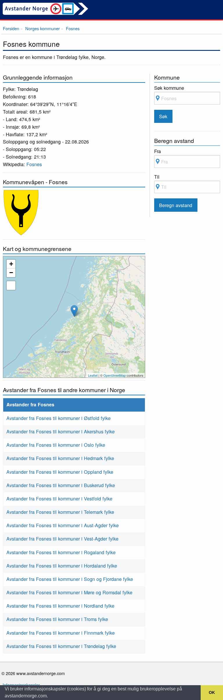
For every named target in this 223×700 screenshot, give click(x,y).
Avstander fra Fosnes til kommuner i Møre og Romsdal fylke (69, 592)
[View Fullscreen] (11, 285)
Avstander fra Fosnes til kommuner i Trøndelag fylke (61, 645)
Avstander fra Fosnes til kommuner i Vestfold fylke (59, 498)
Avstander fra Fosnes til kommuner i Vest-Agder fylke (62, 538)
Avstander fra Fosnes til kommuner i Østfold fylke (58, 417)
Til (156, 176)
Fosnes (34, 164)
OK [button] (212, 692)
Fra (157, 151)
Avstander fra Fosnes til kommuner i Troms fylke (57, 618)
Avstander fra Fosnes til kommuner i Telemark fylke (60, 511)
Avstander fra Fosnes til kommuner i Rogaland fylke (61, 552)
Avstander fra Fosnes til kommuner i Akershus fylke (60, 431)
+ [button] (11, 264)
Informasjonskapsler (21, 685)
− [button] (11, 272)
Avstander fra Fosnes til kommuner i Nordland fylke (60, 605)
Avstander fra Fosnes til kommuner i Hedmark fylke (60, 458)
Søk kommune (169, 87)
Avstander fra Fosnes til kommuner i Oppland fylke (59, 471)
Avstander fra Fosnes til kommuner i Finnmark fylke (60, 632)
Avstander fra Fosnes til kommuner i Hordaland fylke (61, 565)
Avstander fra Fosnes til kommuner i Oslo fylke (55, 444)
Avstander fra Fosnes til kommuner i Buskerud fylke (60, 485)
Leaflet (93, 375)
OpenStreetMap (114, 375)
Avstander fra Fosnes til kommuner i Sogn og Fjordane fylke (69, 578)
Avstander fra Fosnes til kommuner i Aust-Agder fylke (62, 525)
